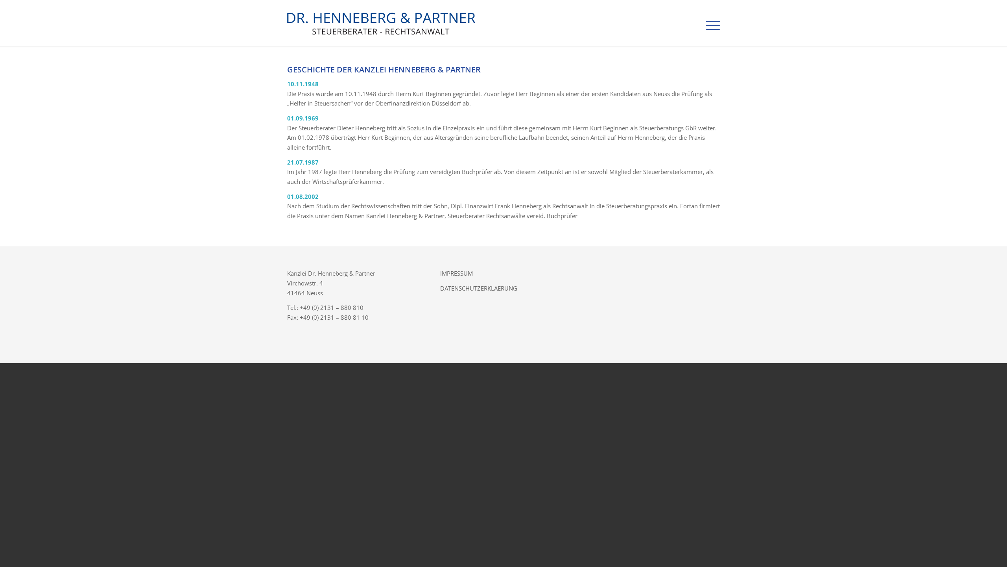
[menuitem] (710, 23)
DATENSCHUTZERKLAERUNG (478, 288)
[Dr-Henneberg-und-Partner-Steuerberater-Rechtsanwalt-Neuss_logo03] (427, 23)
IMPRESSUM (456, 273)
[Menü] (710, 23)
